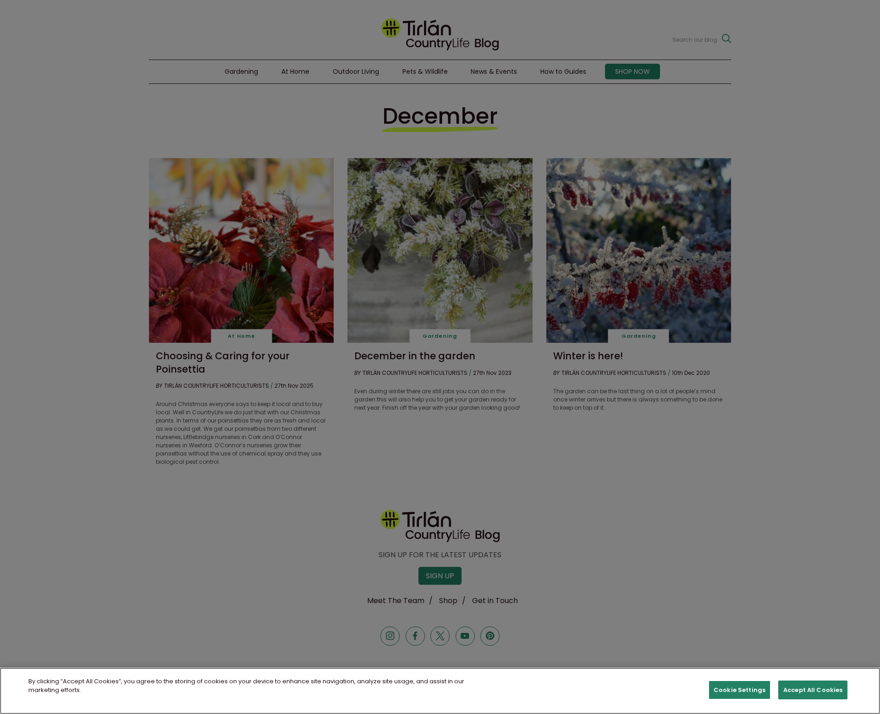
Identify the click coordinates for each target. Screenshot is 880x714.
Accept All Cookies (812, 690)
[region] (440, 691)
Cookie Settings (739, 690)
